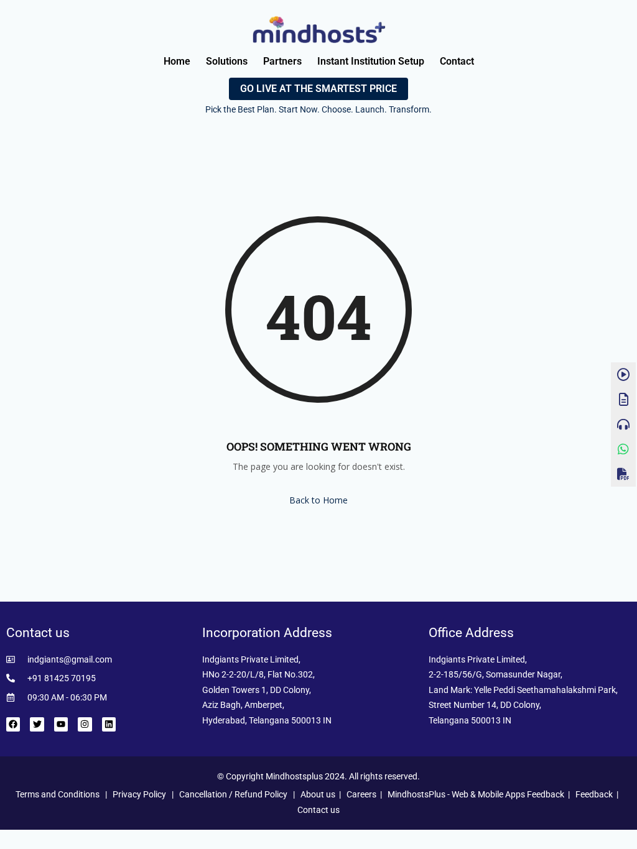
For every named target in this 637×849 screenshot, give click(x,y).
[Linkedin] (109, 724)
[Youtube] (61, 724)
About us (317, 794)
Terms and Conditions (58, 794)
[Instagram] (84, 724)
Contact (457, 61)
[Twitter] (37, 724)
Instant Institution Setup (370, 61)
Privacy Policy (139, 794)
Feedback (594, 794)
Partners (282, 61)
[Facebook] (13, 724)
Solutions (227, 61)
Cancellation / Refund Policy (233, 794)
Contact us (318, 810)
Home (177, 61)
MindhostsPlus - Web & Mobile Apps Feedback (476, 794)
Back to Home (318, 500)
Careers (361, 794)
